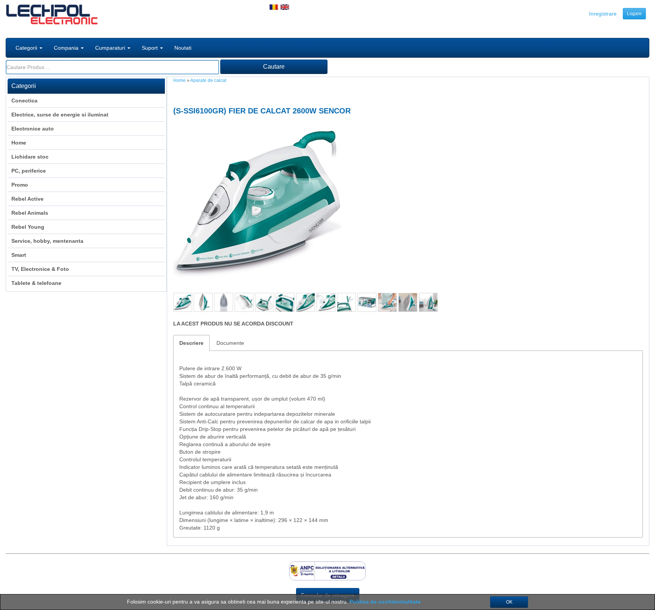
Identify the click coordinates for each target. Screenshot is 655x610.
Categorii (27, 48)
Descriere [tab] (191, 343)
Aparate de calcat (208, 80)
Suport (150, 48)
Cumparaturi (111, 48)
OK (509, 602)
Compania (67, 48)
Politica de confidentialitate (385, 602)
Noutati (182, 48)
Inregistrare (603, 14)
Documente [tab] (230, 343)
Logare (634, 13)
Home (179, 80)
